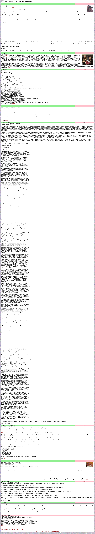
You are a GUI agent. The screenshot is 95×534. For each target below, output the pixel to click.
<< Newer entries (4, 529)
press (7, 55)
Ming (9, 497)
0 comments (84, 481)
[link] (13, 7)
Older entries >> (20, 529)
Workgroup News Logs (55, 531)
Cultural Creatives (4, 432)
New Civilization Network (40, 531)
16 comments (84, 425)
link (3, 120)
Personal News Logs (48, 531)
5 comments (84, 69)
